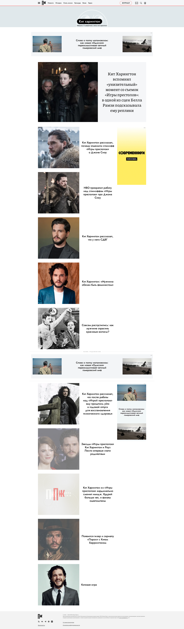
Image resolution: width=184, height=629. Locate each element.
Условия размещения (68, 622)
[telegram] (45, 621)
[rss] (39, 621)
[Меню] (39, 3)
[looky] (52, 621)
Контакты (41, 625)
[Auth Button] (145, 3)
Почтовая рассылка (136, 3)
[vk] (42, 621)
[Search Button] (141, 3)
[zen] (49, 621)
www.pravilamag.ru (123, 617)
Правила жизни (44, 3)
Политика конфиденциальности (71, 625)
